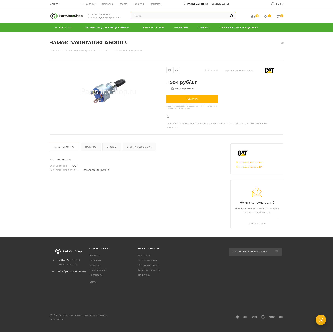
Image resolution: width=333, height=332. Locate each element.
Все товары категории (249, 162)
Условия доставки (148, 265)
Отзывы (112, 147)
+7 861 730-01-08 (68, 259)
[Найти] (231, 15)
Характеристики (64, 147)
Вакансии (95, 260)
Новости (94, 255)
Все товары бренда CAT (249, 166)
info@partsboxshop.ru (71, 271)
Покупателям (148, 248)
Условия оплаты (147, 260)
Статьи (93, 281)
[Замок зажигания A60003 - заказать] (108, 91)
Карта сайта (57, 319)
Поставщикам (97, 270)
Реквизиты (95, 274)
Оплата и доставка (139, 147)
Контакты (95, 265)
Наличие (90, 147)
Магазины (144, 255)
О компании (99, 248)
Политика (144, 274)
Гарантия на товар (149, 270)
